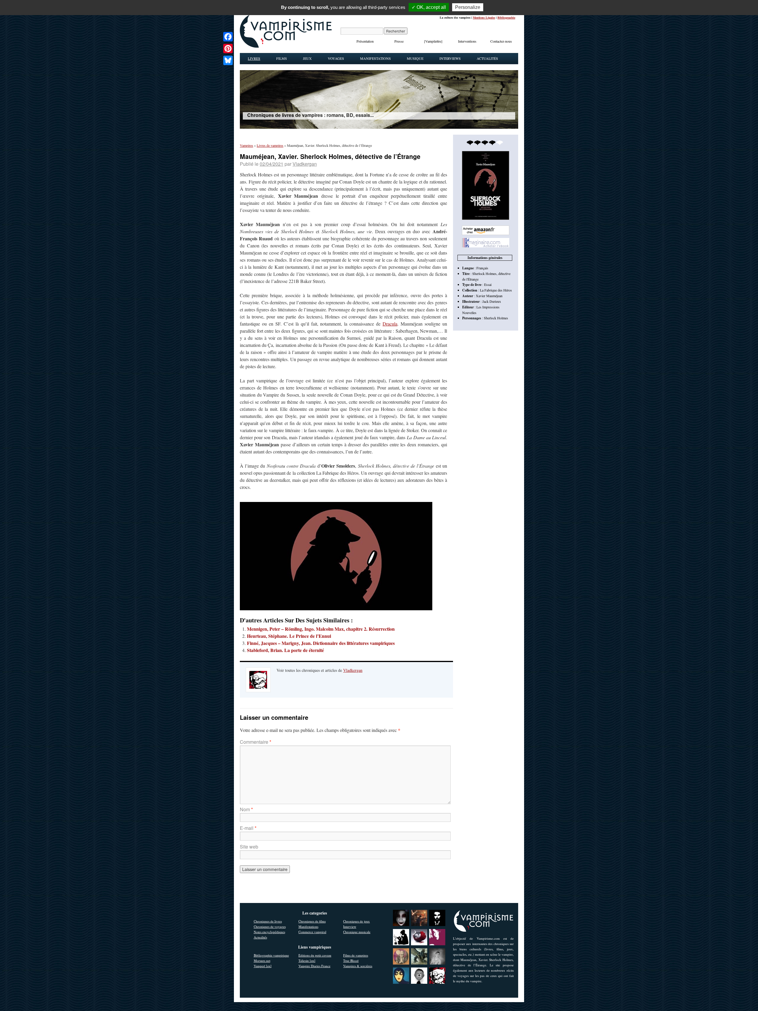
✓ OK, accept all (429, 7)
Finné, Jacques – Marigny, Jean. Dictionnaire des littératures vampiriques (321, 643)
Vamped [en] (263, 966)
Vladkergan (305, 163)
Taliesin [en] (306, 960)
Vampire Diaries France (314, 966)
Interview (349, 926)
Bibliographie (506, 17)
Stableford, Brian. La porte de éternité (285, 650)
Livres (254, 58)
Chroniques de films (312, 921)
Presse (399, 41)
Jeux (307, 58)
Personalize (467, 7)
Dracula (390, 324)
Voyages (336, 58)
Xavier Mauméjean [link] (489, 295)
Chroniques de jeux (356, 921)
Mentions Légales (484, 17)
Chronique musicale (356, 932)
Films (281, 58)
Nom (246, 809)
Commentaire (255, 741)
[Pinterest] (228, 48)
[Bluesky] (228, 60)
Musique (415, 58)
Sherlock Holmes (496, 317)
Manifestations (375, 58)
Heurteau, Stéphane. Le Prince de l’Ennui (289, 635)
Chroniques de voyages (270, 926)
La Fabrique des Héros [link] (496, 290)
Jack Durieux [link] (491, 301)
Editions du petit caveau (314, 955)
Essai (488, 284)
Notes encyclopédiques (269, 932)
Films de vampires (355, 955)
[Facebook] (228, 37)
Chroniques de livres (268, 921)
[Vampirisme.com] (286, 46)
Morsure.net (262, 960)
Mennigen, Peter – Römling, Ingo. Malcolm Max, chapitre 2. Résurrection (321, 628)
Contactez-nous (501, 41)
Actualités (487, 58)
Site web (249, 846)
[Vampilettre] (433, 41)
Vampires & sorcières (357, 966)
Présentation (365, 41)
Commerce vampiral (312, 932)
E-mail (248, 828)
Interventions (467, 41)
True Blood (351, 960)
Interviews (450, 58)
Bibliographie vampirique (271, 955)
